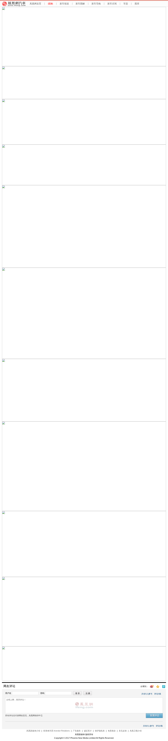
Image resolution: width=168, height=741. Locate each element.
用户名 (8, 693)
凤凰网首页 (35, 3)
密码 (42, 693)
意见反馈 (123, 731)
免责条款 (112, 731)
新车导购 (96, 3)
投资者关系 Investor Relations (56, 731)
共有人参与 (146, 694)
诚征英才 (88, 731)
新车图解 (80, 3)
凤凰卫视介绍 (136, 731)
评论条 (157, 694)
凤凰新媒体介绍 (33, 731)
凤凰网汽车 (14, 4)
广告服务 (77, 731)
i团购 (50, 3)
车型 (125, 3)
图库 (137, 3)
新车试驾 (112, 3)
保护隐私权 (100, 731)
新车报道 (64, 3)
